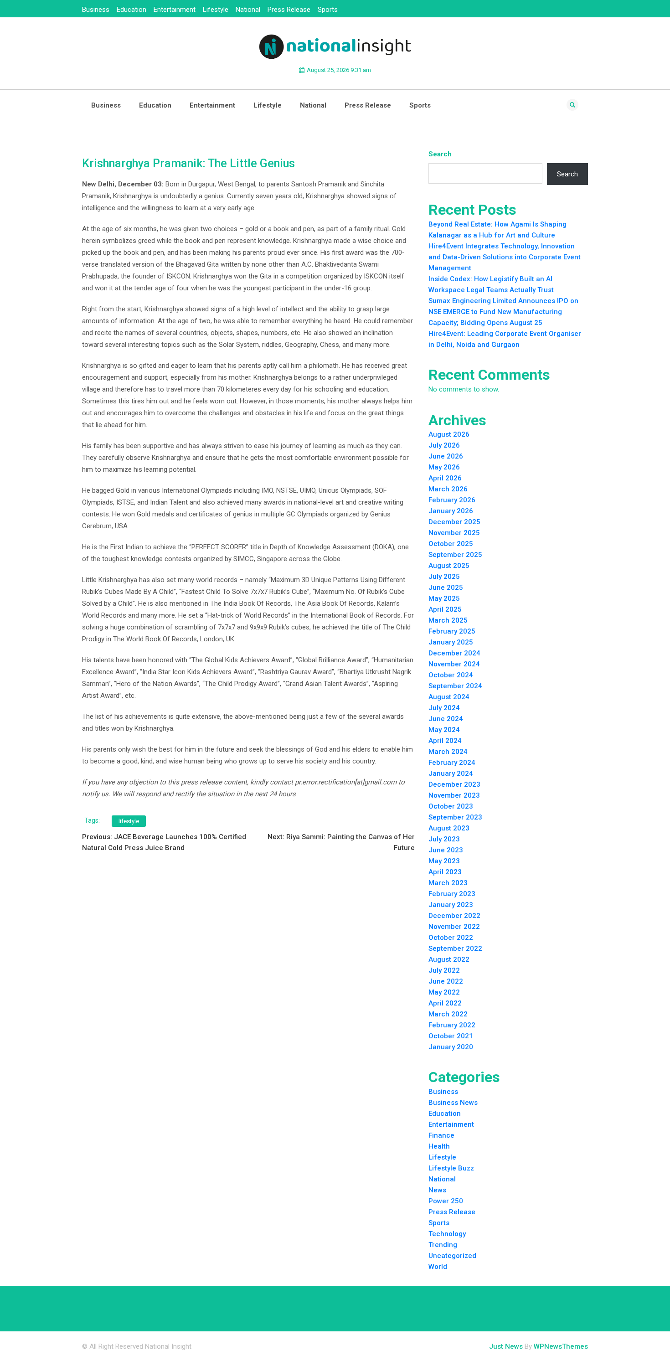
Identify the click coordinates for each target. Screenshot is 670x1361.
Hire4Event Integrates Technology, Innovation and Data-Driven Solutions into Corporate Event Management (504, 257)
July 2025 (444, 576)
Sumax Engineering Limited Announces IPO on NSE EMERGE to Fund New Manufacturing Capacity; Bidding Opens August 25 (503, 312)
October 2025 (450, 544)
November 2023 (454, 795)
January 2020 (450, 1047)
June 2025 (445, 587)
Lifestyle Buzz (451, 1168)
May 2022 (444, 992)
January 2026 (450, 511)
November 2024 (454, 664)
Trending (442, 1245)
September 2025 (455, 555)
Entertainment (175, 9)
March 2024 (448, 752)
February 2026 (451, 500)
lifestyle (129, 821)
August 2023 (448, 828)
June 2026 (445, 456)
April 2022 (445, 1003)
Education (131, 9)
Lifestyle (215, 9)
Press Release (289, 9)
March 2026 (448, 489)
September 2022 (455, 948)
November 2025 (454, 533)
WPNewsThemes (561, 1346)
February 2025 (451, 631)
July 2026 (444, 445)
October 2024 (450, 675)
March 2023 (448, 883)
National (248, 9)
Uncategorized (452, 1256)
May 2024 (444, 730)
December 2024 (454, 653)
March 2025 (448, 620)
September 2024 (455, 686)
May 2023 (444, 861)
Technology (447, 1234)
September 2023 (455, 817)
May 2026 (444, 467)
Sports (328, 9)
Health (439, 1146)
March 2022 (448, 1014)
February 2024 (451, 762)
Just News (506, 1346)
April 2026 (445, 478)
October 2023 (450, 806)
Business (95, 9)
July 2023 (444, 839)
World (437, 1267)
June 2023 (445, 850)
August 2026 (448, 434)
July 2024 (444, 708)
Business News (453, 1102)
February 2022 (451, 1025)
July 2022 (444, 970)
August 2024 (448, 697)
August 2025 (448, 566)
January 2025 (450, 642)
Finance (441, 1135)
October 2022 (450, 937)
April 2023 (445, 872)
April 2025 (445, 609)
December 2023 (454, 784)
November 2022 (454, 927)
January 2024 (450, 773)
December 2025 (454, 522)
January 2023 (450, 905)
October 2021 (450, 1036)
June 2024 (445, 719)
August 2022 (448, 959)
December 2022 (454, 916)
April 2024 (445, 741)
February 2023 (451, 894)
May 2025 (444, 598)
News (437, 1190)
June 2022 (445, 981)
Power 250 (445, 1201)
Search (440, 154)
